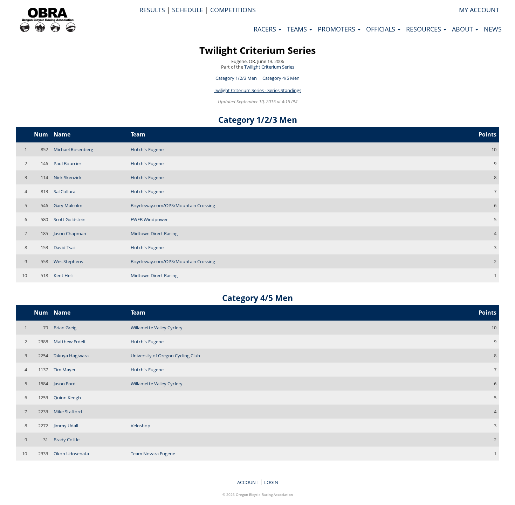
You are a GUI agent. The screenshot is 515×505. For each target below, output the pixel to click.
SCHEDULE (187, 10)
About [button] (463, 29)
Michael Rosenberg (73, 149)
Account (247, 482)
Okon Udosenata (71, 453)
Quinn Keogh (67, 397)
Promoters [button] (337, 29)
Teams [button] (298, 29)
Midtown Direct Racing (154, 233)
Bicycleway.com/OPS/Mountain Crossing (173, 205)
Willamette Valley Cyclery (157, 327)
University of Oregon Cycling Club (165, 355)
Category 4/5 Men (281, 78)
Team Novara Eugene (153, 453)
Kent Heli (63, 275)
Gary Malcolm (68, 205)
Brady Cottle (67, 439)
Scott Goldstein (69, 219)
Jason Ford (65, 383)
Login (271, 482)
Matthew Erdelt (70, 341)
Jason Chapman (70, 233)
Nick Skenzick (68, 177)
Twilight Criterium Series (257, 50)
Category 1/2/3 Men (236, 78)
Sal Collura (64, 191)
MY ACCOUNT (479, 10)
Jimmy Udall (66, 425)
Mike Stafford (68, 411)
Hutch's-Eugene (147, 149)
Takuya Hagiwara (71, 355)
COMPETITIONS (233, 10)
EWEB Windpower (149, 219)
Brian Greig (65, 327)
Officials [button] (381, 29)
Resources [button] (424, 29)
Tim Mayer (65, 369)
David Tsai (64, 247)
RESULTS (152, 10)
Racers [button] (266, 29)
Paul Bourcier (67, 163)
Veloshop (140, 425)
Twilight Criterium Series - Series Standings (257, 90)
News (493, 29)
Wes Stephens (68, 261)
